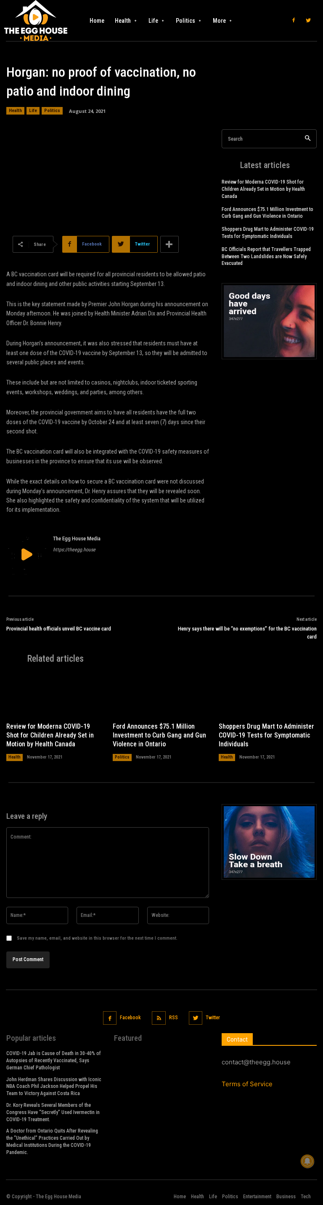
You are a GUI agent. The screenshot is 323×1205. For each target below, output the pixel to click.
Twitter (213, 1018)
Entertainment (257, 1197)
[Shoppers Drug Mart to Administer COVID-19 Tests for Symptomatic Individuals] (268, 695)
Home (180, 1197)
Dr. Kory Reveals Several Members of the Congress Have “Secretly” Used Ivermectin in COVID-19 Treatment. (53, 1112)
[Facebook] (293, 20)
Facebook (130, 1018)
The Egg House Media (77, 538)
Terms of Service (247, 1084)
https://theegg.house (74, 550)
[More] (169, 244)
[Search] (308, 138)
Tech (306, 1197)
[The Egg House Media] (26, 554)
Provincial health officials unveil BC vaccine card (58, 628)
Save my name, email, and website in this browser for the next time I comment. (97, 938)
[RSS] (159, 1018)
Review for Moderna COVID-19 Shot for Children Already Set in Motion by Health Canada (263, 189)
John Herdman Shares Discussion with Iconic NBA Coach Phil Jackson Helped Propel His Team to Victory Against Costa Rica (53, 1087)
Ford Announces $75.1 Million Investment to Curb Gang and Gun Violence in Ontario (159, 735)
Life (33, 110)
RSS (173, 1018)
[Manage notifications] (307, 1161)
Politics (52, 110)
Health (15, 110)
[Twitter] (308, 20)
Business (286, 1197)
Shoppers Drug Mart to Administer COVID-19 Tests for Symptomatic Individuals (266, 735)
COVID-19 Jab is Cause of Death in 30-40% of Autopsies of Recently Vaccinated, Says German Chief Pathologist (53, 1060)
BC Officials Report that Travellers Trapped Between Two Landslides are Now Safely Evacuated (266, 256)
